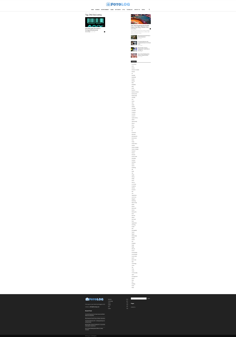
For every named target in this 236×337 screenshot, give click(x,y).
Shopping (133, 243)
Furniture (133, 160)
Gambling (133, 162)
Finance (133, 152)
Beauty (133, 79)
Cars (132, 99)
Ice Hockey (134, 184)
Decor (133, 125)
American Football (135, 69)
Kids (132, 191)
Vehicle (133, 278)
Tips (132, 267)
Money (133, 206)
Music (133, 213)
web (132, 282)
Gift (132, 169)
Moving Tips (134, 211)
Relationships (134, 235)
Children (133, 106)
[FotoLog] (118, 4)
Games (112, 9)
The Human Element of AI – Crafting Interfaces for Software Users (144, 43)
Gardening (134, 167)
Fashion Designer (135, 147)
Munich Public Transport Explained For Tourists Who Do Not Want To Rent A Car (95, 325)
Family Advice (134, 143)
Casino (133, 101)
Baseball (133, 75)
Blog (132, 86)
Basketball (134, 77)
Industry (133, 187)
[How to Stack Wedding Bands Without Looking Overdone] (134, 55)
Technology (130, 9)
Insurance (134, 189)
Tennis (133, 265)
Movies (133, 210)
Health (133, 175)
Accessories (134, 64)
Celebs (133, 104)
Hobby (133, 178)
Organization (134, 223)
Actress (133, 68)
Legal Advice (134, 195)
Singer (133, 245)
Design (133, 127)
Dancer (133, 123)
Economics (134, 132)
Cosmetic (133, 114)
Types (133, 274)
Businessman (134, 93)
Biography (134, 84)
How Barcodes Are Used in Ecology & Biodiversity (92, 29)
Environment (134, 138)
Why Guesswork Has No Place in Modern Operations (95, 318)
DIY (132, 128)
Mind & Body (134, 202)
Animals (133, 71)
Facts (133, 139)
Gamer (133, 163)
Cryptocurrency (135, 117)
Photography (134, 230)
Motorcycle (134, 208)
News (133, 221)
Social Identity (134, 252)
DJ (132, 130)
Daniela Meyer (87, 31)
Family (133, 141)
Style (123, 9)
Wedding (133, 283)
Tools (133, 269)
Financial (133, 154)
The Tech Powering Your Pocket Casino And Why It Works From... (140, 26)
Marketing (134, 200)
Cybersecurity (134, 121)
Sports (133, 258)
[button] (149, 9)
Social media (134, 256)
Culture (133, 119)
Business (97, 9)
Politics (133, 232)
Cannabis (133, 97)
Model (133, 204)
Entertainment (105, 9)
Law (132, 193)
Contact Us (137, 9)
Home (92, 9)
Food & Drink (134, 156)
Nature (133, 217)
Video (133, 280)
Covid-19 (133, 115)
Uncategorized (134, 276)
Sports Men (134, 259)
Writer (133, 287)
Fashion (133, 145)
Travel (143, 9)
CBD (132, 103)
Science (133, 239)
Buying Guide (134, 95)
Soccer (133, 250)
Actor (133, 66)
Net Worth (118, 9)
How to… (133, 182)
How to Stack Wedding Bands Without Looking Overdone (94, 329)
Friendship (134, 158)
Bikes (133, 82)
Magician (133, 199)
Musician (133, 215)
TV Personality (134, 272)
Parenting (133, 224)
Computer (134, 112)
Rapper (133, 234)
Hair (132, 173)
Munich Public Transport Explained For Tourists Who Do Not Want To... (144, 49)
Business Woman (135, 92)
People (133, 226)
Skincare (133, 248)
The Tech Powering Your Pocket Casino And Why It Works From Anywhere (95, 315)
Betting (133, 80)
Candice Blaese (133, 28)
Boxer (133, 88)
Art (132, 73)
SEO (132, 241)
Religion (133, 237)
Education (134, 134)
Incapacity (134, 186)
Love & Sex (134, 197)
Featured (133, 151)
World (133, 285)
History (133, 176)
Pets (132, 228)
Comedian (134, 108)
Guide (133, 171)
